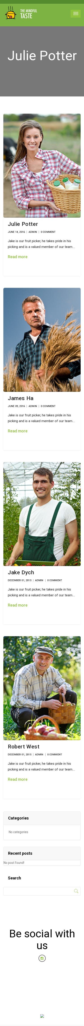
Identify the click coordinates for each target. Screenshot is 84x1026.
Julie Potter (23, 224)
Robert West (24, 747)
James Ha (21, 398)
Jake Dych (21, 572)
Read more (18, 256)
